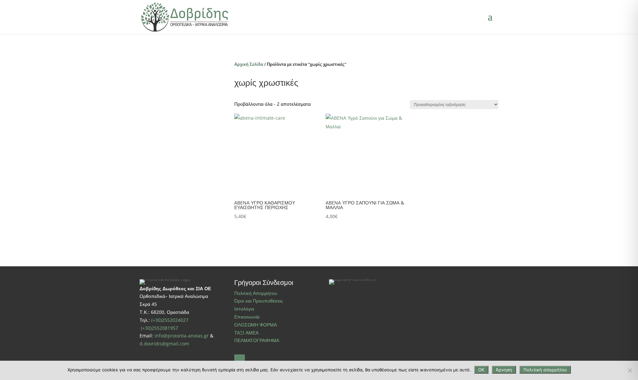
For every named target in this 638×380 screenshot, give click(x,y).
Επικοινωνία (247, 317)
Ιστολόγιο (244, 309)
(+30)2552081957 (159, 328)
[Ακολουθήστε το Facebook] (239, 359)
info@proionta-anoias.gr (182, 335)
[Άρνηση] (629, 370)
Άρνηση (504, 369)
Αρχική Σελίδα (248, 64)
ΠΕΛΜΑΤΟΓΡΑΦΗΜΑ (256, 340)
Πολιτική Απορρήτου (255, 293)
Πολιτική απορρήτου (545, 369)
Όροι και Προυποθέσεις (258, 301)
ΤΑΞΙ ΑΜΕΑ (246, 332)
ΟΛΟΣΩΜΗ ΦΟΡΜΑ (255, 324)
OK (481, 369)
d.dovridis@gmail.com (164, 343)
